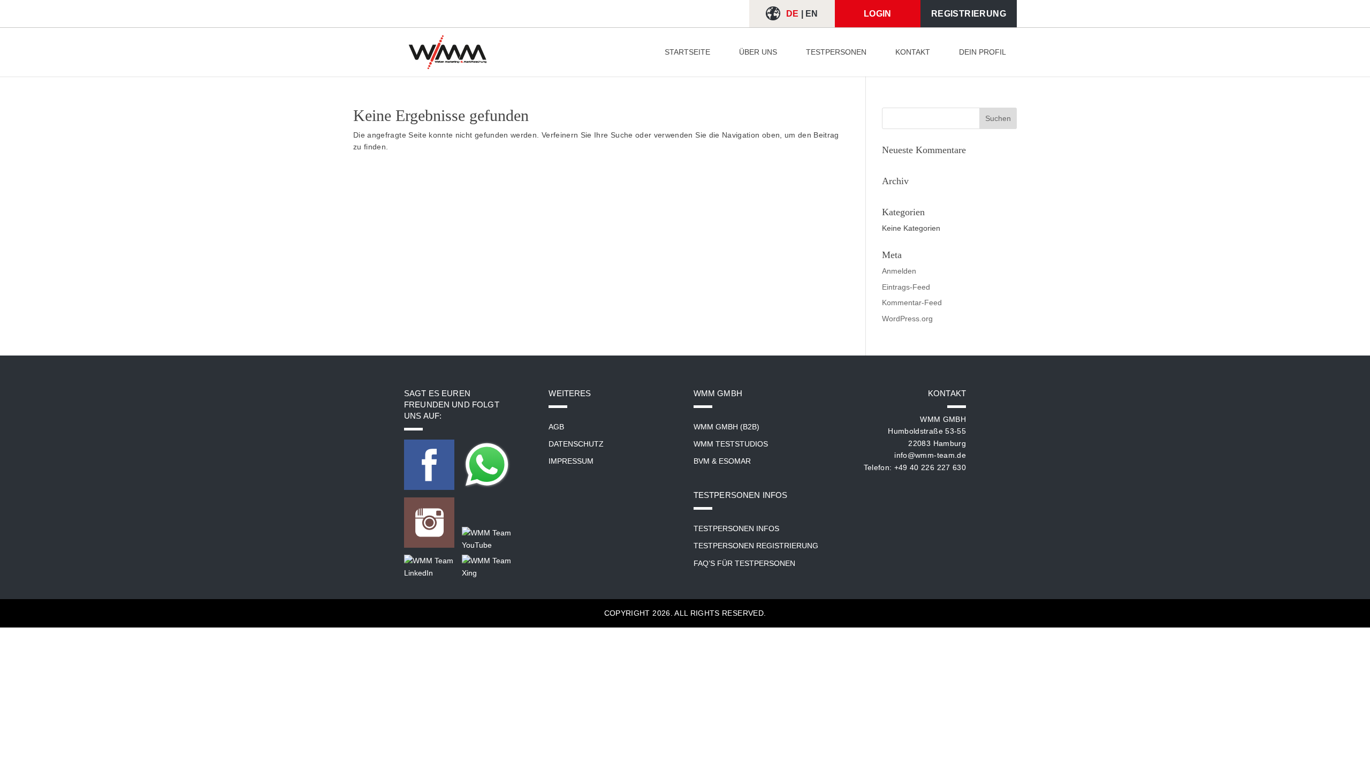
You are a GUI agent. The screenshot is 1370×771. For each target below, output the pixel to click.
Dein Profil (982, 52)
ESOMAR (735, 461)
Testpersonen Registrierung (756, 545)
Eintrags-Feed (906, 287)
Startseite (687, 52)
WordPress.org (907, 318)
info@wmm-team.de (930, 455)
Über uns (758, 52)
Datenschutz (576, 444)
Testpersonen (836, 52)
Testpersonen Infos (736, 528)
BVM (702, 461)
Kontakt (912, 52)
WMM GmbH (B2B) (726, 426)
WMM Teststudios (731, 444)
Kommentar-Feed (912, 302)
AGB (556, 426)
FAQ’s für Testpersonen (744, 563)
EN (811, 13)
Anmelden (899, 271)
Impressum (571, 461)
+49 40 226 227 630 (930, 467)
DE (792, 13)
